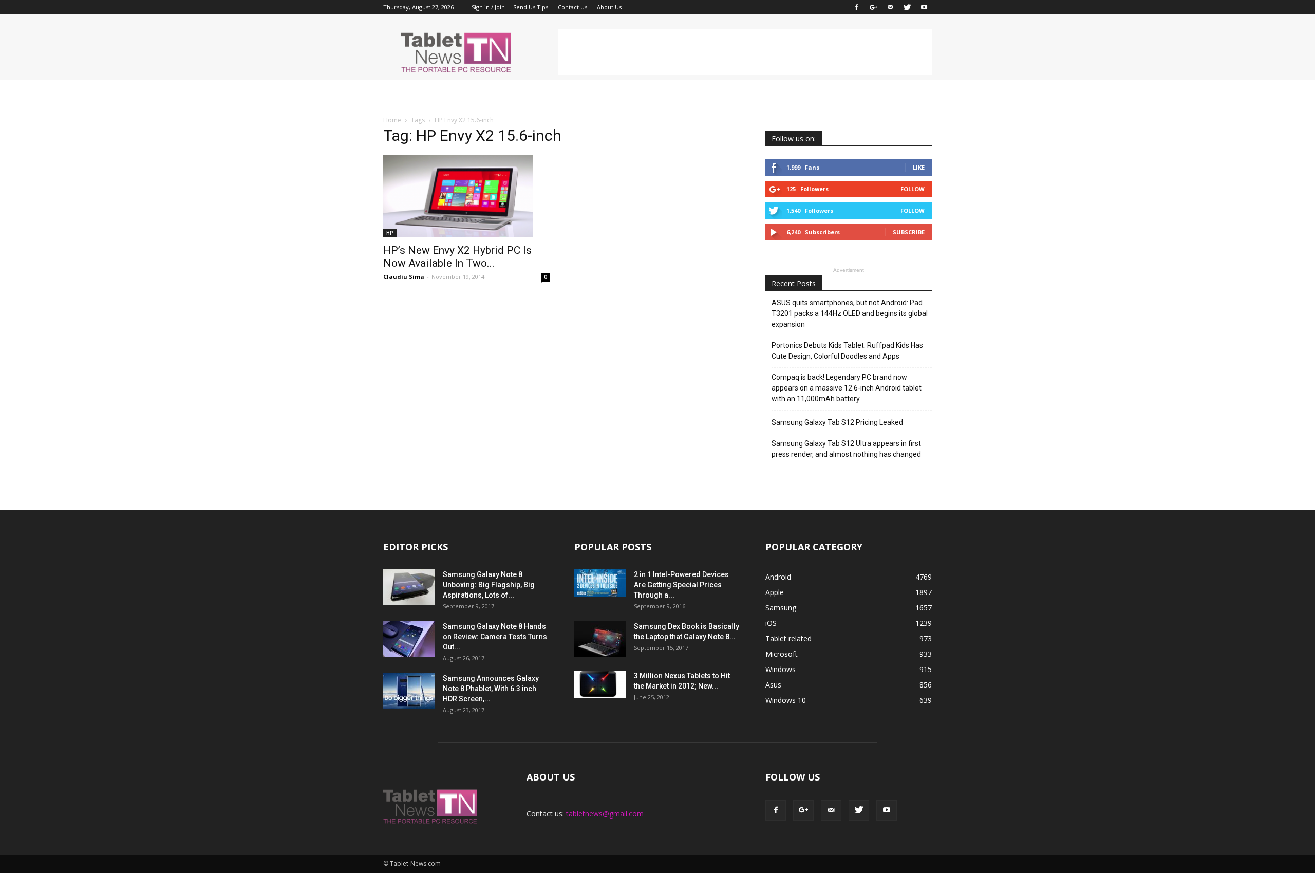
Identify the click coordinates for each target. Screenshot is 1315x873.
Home (392, 120)
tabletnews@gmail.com (605, 814)
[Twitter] (907, 7)
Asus (773, 685)
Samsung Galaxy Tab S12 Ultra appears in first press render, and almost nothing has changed (846, 448)
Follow (912, 189)
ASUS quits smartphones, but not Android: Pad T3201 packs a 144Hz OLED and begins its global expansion (850, 313)
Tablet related (788, 638)
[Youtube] (924, 7)
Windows (780, 669)
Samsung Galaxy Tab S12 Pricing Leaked (837, 422)
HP (389, 232)
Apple (774, 592)
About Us (609, 7)
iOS (771, 623)
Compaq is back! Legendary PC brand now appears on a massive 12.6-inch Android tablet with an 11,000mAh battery (847, 388)
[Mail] (890, 7)
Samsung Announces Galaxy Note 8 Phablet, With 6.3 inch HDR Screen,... (491, 688)
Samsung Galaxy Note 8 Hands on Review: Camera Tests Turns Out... (495, 636)
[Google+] (873, 7)
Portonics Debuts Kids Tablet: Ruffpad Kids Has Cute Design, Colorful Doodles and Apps (847, 350)
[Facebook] (856, 7)
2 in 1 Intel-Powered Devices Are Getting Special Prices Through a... (681, 584)
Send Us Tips (530, 7)
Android (778, 577)
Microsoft (781, 654)
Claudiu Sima (403, 277)
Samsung (780, 607)
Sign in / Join (488, 7)
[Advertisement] (745, 52)
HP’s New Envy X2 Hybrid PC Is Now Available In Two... (457, 256)
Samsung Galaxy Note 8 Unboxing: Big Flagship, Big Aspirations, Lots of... (489, 584)
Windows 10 (785, 700)
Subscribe (909, 232)
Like (919, 167)
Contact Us (572, 7)
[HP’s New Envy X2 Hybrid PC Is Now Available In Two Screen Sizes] (466, 196)
